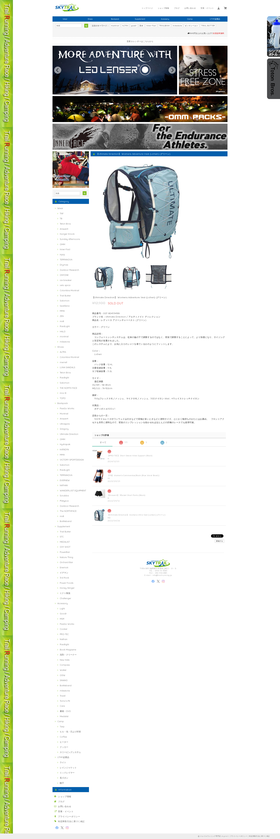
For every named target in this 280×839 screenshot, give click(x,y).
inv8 (62, 321)
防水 (141, 26)
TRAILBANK (164, 26)
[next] (172, 70)
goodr (134, 26)
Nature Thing (66, 557)
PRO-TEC (64, 634)
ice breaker (66, 280)
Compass (65, 665)
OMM (62, 244)
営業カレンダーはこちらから (140, 41)
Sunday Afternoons (70, 239)
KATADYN (64, 449)
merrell (63, 362)
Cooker (63, 629)
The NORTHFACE (68, 511)
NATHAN (64, 485)
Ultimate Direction (69, 434)
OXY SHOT (65, 547)
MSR (62, 618)
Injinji (62, 254)
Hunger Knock (67, 234)
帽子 (62, 783)
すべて (103, 442)
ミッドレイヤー (67, 772)
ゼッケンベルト (191, 26)
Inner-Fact (151, 26)
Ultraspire (65, 424)
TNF (62, 213)
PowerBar (65, 552)
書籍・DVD (65, 711)
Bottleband (65, 521)
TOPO (63, 398)
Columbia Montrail (69, 290)
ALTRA (125, 26)
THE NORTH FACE (68, 388)
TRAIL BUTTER (208, 26)
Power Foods (66, 583)
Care (62, 706)
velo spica (65, 285)
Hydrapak (65, 444)
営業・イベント (207, 8)
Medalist (64, 716)
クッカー (64, 747)
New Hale (65, 660)
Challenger (65, 598)
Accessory (165, 19)
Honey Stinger (67, 588)
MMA (62, 311)
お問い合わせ (190, 8)
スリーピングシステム (70, 752)
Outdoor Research (69, 270)
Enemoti (64, 567)
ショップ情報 (163, 8)
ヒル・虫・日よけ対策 (70, 731)
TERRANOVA (66, 259)
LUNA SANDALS (67, 367)
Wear (65, 19)
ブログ (177, 8)
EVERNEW (65, 480)
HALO (62, 331)
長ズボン (64, 778)
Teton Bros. (65, 223)
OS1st (62, 675)
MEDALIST (65, 542)
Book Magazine (68, 649)
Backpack (115, 19)
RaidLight (65, 326)
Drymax (64, 264)
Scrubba (64, 495)
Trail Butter (65, 295)
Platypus (64, 500)
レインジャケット (68, 767)
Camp (189, 19)
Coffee (63, 736)
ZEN (62, 316)
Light (62, 608)
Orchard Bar (66, 562)
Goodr (63, 613)
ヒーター (64, 742)
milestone (177, 26)
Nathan (63, 639)
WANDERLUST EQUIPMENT (73, 490)
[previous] (57, 70)
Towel (62, 695)
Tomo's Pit (65, 701)
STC (62, 536)
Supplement (140, 19)
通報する (219, 541)
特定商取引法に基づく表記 (71, 821)
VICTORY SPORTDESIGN (72, 459)
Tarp (62, 726)
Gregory (64, 429)
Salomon (64, 300)
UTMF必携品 (215, 19)
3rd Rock (64, 577)
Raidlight (64, 377)
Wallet (63, 670)
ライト (63, 762)
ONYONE (64, 275)
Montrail (64, 413)
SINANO (64, 680)
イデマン (64, 572)
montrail (115, 26)
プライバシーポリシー (69, 816)
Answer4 (64, 229)
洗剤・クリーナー (68, 654)
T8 (61, 218)
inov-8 (63, 393)
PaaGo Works (67, 408)
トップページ (147, 8)
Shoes (90, 19)
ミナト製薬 (65, 593)
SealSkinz (65, 306)
